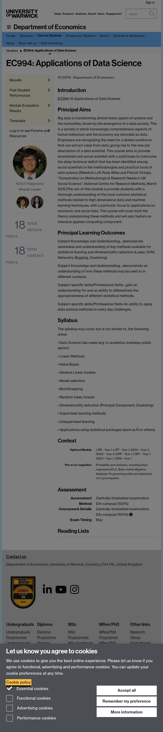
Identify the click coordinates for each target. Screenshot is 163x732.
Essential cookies (31, 688)
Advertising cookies (34, 708)
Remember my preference (127, 701)
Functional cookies (33, 698)
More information (127, 712)
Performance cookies (36, 718)
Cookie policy (18, 682)
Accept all (127, 690)
